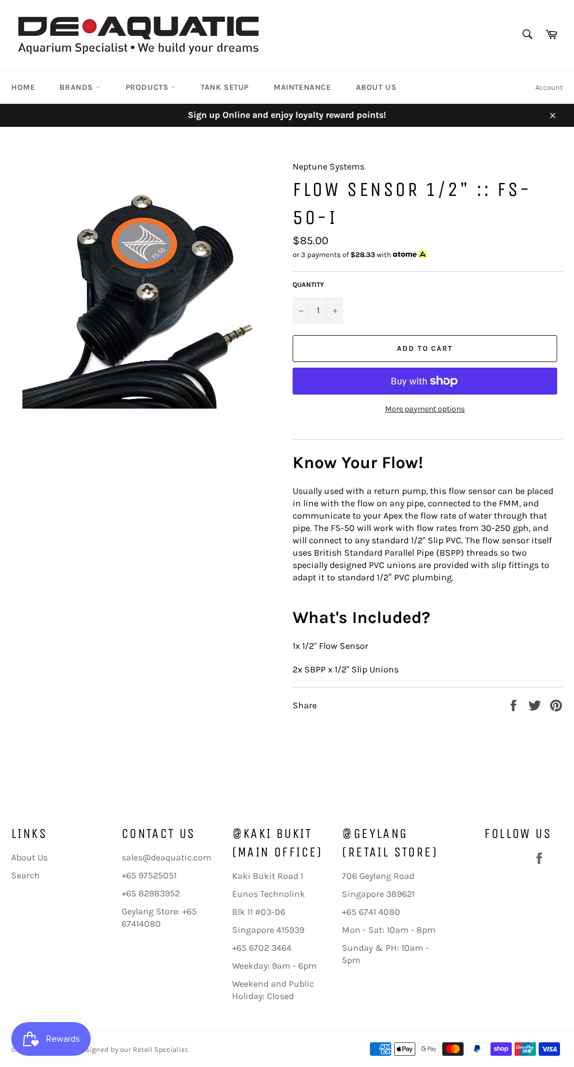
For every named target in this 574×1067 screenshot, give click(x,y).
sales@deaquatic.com (166, 857)
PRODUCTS (148, 87)
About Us (376, 87)
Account (549, 87)
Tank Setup (225, 87)
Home (23, 87)
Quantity (308, 284)
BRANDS (77, 87)
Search (25, 875)
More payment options (425, 409)
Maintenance (302, 87)
